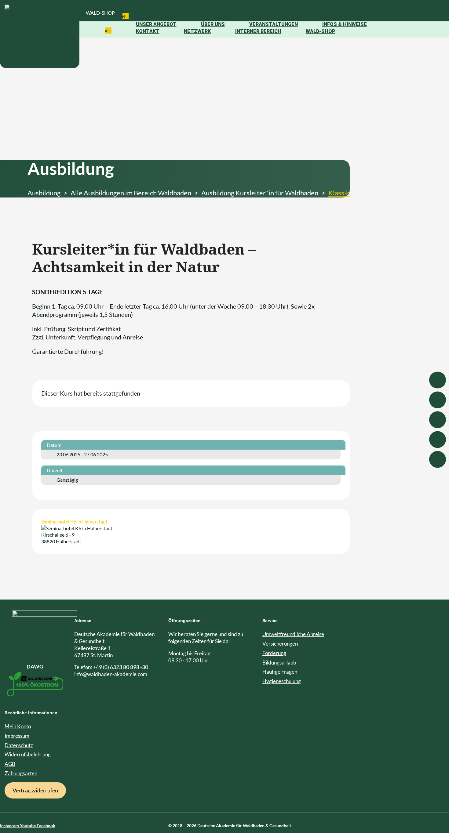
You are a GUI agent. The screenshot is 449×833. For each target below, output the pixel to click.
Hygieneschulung (281, 681)
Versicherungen (280, 643)
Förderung (274, 653)
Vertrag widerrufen (35, 790)
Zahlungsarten (21, 773)
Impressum (17, 736)
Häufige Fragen (279, 671)
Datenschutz (19, 745)
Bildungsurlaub (279, 662)
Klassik (339, 193)
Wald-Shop (100, 13)
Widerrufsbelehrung (28, 754)
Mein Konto (18, 726)
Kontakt (147, 31)
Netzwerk (197, 31)
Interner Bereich (258, 31)
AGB (10, 764)
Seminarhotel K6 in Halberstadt (74, 521)
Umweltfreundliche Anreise (293, 634)
